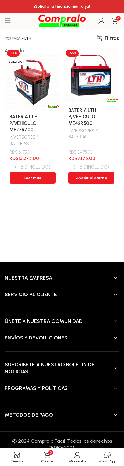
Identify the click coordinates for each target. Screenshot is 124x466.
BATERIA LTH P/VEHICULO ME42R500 (82, 116)
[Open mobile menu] (8, 20)
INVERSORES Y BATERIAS (24, 140)
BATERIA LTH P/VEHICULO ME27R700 (23, 123)
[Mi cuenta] (101, 20)
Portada (13, 38)
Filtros (112, 38)
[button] (91, 178)
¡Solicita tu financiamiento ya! (62, 6)
